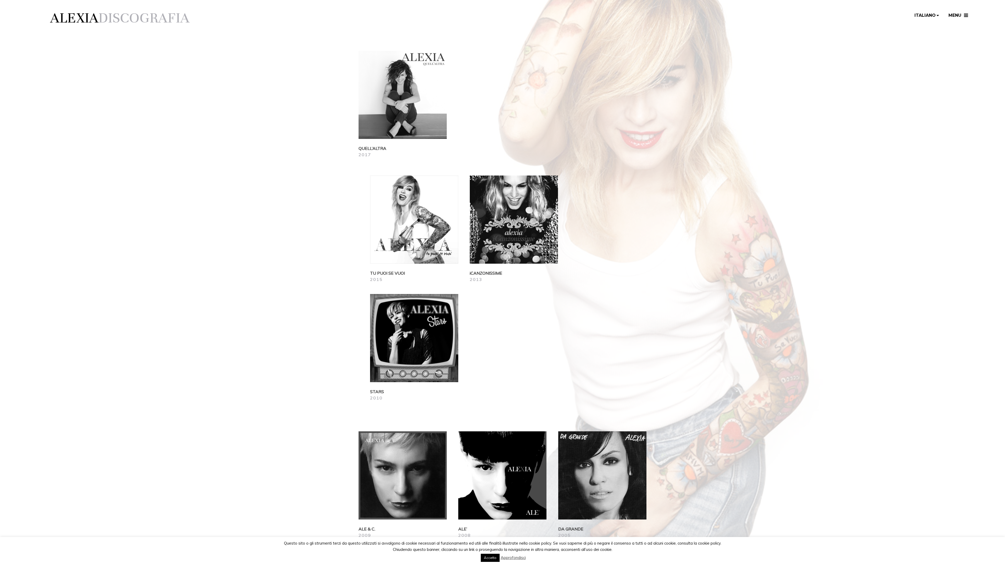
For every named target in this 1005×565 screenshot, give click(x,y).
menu (954, 15)
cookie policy (709, 543)
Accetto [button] (490, 558)
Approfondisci (513, 557)
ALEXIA (74, 18)
